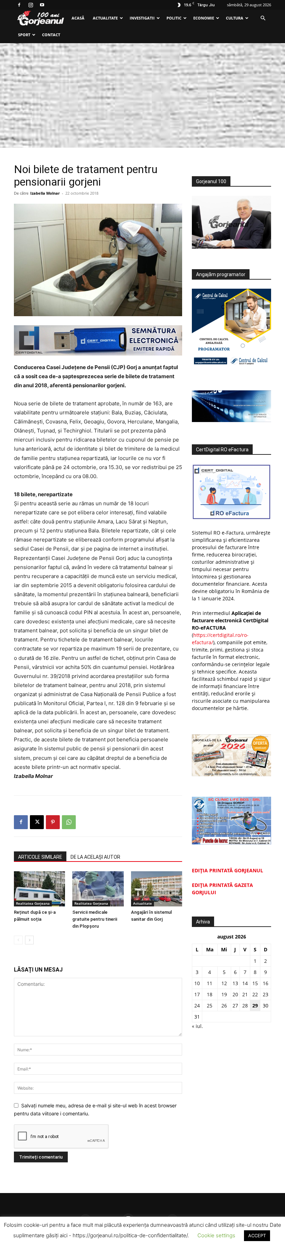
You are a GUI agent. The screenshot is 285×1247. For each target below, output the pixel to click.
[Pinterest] (53, 822)
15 (255, 983)
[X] (37, 822)
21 (245, 994)
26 (224, 1005)
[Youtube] (42, 5)
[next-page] (29, 940)
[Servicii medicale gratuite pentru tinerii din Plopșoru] (97, 888)
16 (265, 983)
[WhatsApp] (69, 822)
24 (197, 1005)
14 (245, 983)
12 (224, 983)
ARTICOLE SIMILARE (40, 857)
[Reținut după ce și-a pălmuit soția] (39, 888)
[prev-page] (18, 940)
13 (235, 983)
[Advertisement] (142, 95)
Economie (203, 18)
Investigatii (142, 18)
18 (209, 994)
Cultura (234, 18)
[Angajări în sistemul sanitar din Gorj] (156, 888)
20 (235, 994)
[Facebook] (19, 5)
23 (265, 994)
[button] (262, 18)
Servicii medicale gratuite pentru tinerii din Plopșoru (94, 919)
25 (209, 1005)
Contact (51, 34)
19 (224, 994)
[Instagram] (30, 5)
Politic (173, 18)
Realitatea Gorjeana (33, 903)
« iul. (197, 1026)
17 (197, 994)
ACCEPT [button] (257, 1235)
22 (255, 994)
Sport (24, 34)
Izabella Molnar (45, 193)
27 (235, 1005)
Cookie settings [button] (216, 1235)
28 (245, 1005)
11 (209, 983)
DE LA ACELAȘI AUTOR (95, 857)
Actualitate (105, 18)
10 (197, 983)
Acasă (78, 18)
